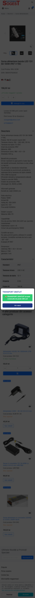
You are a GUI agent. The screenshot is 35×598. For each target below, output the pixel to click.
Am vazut (17, 305)
